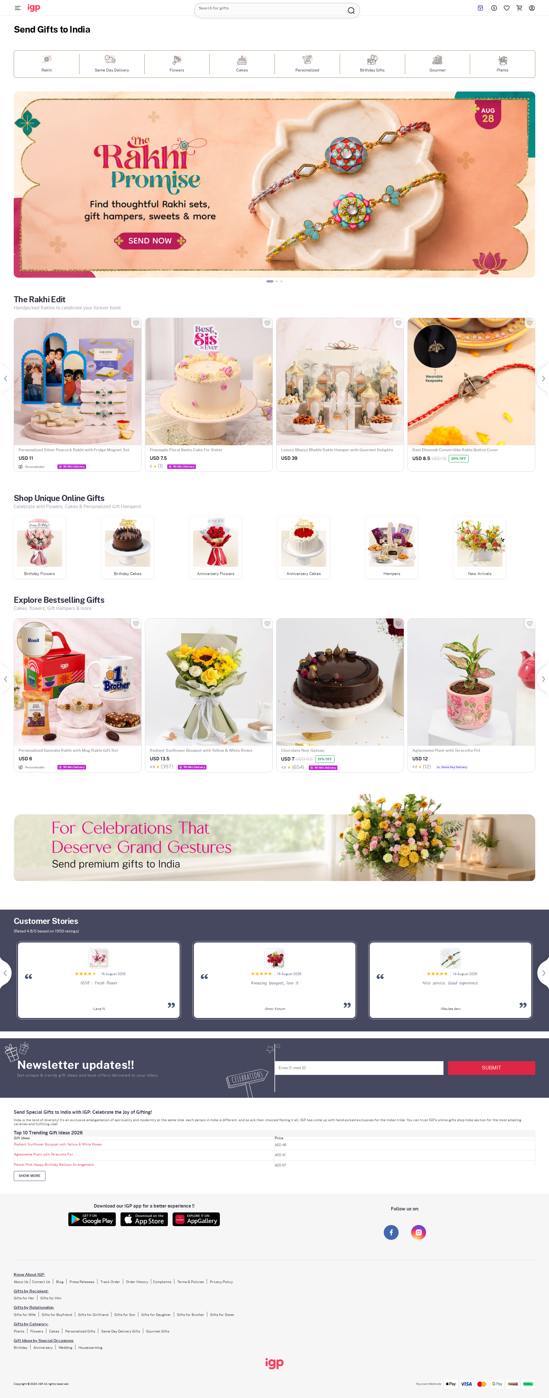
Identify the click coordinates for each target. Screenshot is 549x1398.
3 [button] (282, 280)
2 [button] (273, 280)
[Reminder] (480, 8)
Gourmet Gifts (157, 1331)
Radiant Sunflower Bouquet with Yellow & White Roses (58, 1144)
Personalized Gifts (80, 1331)
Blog (59, 1282)
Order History (137, 1282)
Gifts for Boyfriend (57, 1315)
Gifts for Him (50, 1298)
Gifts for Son (124, 1315)
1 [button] (268, 280)
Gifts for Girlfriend (93, 1315)
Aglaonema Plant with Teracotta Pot (43, 1154)
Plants (19, 1331)
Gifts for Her (24, 1298)
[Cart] (519, 8)
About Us (21, 1282)
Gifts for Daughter (156, 1315)
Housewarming (90, 1347)
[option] (274, 185)
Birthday (20, 1347)
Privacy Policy (221, 1282)
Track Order (110, 1282)
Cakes (54, 1331)
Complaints (162, 1282)
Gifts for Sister (222, 1315)
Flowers (36, 1331)
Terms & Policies (190, 1282)
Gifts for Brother (190, 1315)
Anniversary (43, 1347)
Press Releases (81, 1282)
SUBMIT (491, 1068)
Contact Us (41, 1282)
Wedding (65, 1347)
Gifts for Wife (25, 1315)
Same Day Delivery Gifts (120, 1331)
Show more (30, 1176)
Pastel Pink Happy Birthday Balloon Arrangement (54, 1164)
